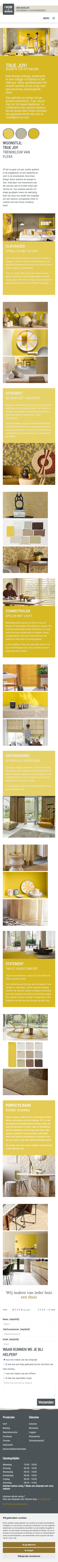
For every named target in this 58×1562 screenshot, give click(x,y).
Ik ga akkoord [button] (29, 1544)
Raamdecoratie (10, 1432)
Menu (46, 18)
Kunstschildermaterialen (14, 1449)
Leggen (32, 1432)
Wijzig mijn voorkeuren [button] (29, 1556)
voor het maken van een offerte (21, 1373)
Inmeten (33, 1423)
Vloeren (6, 1440)
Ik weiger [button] (29, 1550)
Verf (5, 1423)
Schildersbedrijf (36, 1440)
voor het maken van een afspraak (21, 1359)
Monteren (33, 1428)
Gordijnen (7, 1436)
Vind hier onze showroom (15, 1504)
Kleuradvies (34, 1436)
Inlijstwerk (8, 1444)
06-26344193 (44, 1499)
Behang (6, 1428)
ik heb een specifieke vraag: (19, 1378)
